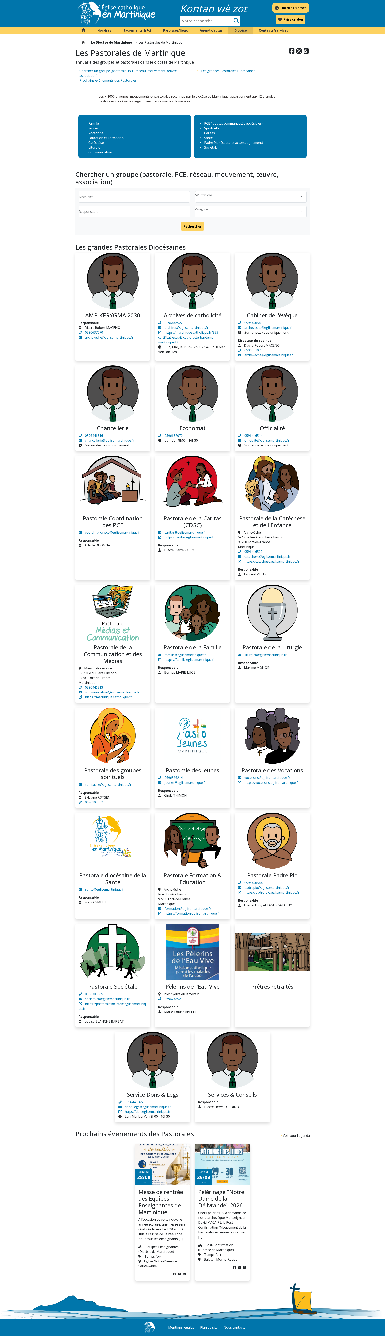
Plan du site (209, 1327)
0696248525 (174, 999)
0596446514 (253, 435)
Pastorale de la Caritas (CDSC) (192, 521)
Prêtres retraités (272, 986)
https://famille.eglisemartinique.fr (190, 659)
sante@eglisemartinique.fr (105, 889)
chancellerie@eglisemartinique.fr (109, 440)
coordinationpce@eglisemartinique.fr (113, 532)
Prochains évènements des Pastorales (108, 80)
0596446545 (253, 323)
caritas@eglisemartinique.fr (185, 532)
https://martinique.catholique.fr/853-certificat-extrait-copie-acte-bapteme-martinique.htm (188, 337)
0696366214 (174, 777)
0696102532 (94, 802)
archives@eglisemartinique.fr (186, 327)
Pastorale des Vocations (272, 770)
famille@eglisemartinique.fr (185, 655)
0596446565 (134, 1102)
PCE (207, 123)
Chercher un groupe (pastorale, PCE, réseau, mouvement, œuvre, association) (128, 73)
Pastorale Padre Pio (272, 875)
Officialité (272, 428)
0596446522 (174, 323)
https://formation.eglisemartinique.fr (192, 913)
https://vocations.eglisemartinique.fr (271, 782)
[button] (104, 30)
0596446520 (253, 551)
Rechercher (192, 226)
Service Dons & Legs (152, 1094)
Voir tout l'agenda (296, 1135)
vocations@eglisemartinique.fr (267, 777)
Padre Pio (211, 142)
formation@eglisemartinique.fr (188, 908)
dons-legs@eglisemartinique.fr (148, 1107)
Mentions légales (181, 1327)
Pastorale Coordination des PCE (113, 521)
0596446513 (94, 687)
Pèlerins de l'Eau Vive (192, 986)
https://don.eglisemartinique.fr (148, 1111)
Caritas (209, 133)
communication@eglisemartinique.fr (112, 692)
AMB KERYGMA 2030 (112, 315)
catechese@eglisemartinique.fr (267, 556)
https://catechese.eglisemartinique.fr (271, 561)
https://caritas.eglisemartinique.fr (190, 537)
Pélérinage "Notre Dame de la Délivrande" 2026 (221, 1198)
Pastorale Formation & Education (192, 878)
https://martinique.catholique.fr (108, 697)
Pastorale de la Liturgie (272, 647)
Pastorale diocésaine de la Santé (112, 878)
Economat (192, 428)
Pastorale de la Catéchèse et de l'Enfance (272, 521)
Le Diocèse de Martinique (111, 42)
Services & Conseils (232, 1094)
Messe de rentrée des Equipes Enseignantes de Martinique (160, 1202)
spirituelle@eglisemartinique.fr (108, 784)
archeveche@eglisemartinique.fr (109, 337)
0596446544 (253, 883)
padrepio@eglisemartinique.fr (266, 887)
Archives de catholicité (192, 315)
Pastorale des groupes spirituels (112, 773)
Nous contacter (235, 1327)
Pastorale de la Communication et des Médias (113, 653)
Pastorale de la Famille (192, 647)
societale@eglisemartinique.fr (107, 999)
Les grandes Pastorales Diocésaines (228, 71)
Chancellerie (113, 428)
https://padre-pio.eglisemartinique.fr (271, 892)
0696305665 (94, 994)
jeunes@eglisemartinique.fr (185, 782)
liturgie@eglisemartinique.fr (265, 655)
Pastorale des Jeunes (192, 770)
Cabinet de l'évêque (272, 315)
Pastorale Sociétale (112, 986)
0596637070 (94, 332)
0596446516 (94, 435)
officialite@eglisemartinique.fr (266, 440)
